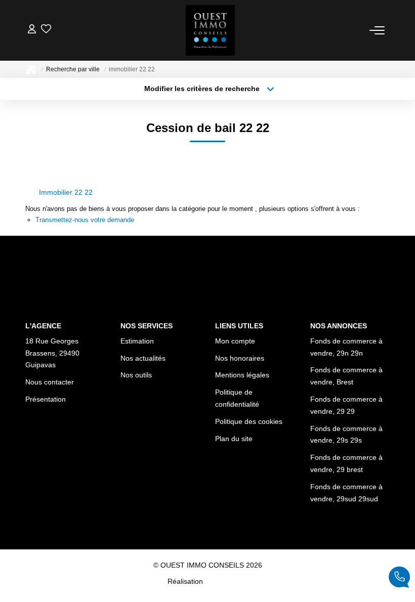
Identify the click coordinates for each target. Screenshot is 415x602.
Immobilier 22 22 (66, 192)
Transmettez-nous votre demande (84, 220)
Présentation (45, 399)
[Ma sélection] (46, 30)
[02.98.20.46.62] (399, 579)
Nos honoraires (239, 358)
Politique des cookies (248, 421)
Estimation (137, 341)
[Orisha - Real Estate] (226, 581)
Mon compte (235, 341)
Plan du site (234, 439)
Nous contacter (49, 382)
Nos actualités (142, 358)
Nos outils (136, 375)
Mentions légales (242, 375)
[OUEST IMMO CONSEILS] (210, 30)
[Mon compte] (32, 30)
